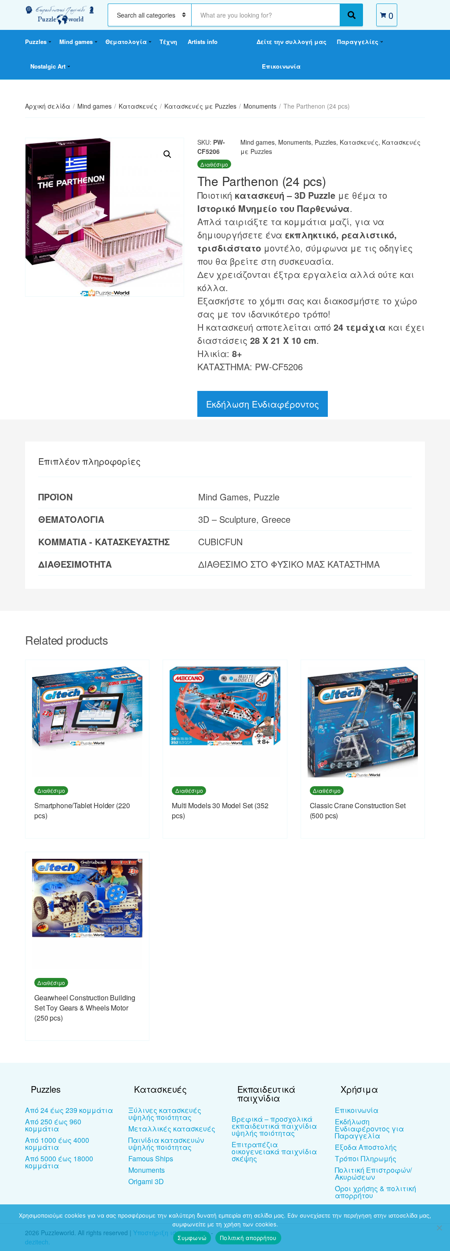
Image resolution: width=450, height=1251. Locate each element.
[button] (167, 154)
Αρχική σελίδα (47, 106)
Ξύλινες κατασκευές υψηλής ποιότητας (164, 1113)
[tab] (89, 461)
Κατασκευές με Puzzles (200, 106)
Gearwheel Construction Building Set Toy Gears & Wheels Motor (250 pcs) (84, 1007)
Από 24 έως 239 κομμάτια (69, 1110)
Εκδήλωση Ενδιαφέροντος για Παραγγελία (369, 1128)
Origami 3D (146, 1181)
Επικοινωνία (281, 66)
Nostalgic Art (47, 66)
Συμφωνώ (192, 1237)
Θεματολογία (126, 41)
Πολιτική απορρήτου (248, 1237)
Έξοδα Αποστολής (366, 1147)
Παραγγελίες (357, 41)
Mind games (76, 41)
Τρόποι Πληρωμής (365, 1158)
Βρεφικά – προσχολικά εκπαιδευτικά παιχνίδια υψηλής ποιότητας (274, 1126)
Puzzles (36, 41)
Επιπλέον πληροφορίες (89, 461)
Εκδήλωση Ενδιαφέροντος (262, 404)
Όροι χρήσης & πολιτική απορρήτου (375, 1191)
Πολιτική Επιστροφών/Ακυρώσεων (373, 1173)
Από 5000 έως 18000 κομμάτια (59, 1162)
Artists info (203, 41)
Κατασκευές (138, 106)
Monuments (259, 106)
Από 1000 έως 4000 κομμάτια (57, 1143)
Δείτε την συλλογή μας (292, 41)
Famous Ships (150, 1158)
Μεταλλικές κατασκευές (171, 1128)
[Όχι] (439, 1227)
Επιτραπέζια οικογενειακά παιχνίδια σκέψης (274, 1151)
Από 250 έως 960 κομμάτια (53, 1125)
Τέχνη (168, 41)
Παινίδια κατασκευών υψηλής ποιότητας (166, 1143)
